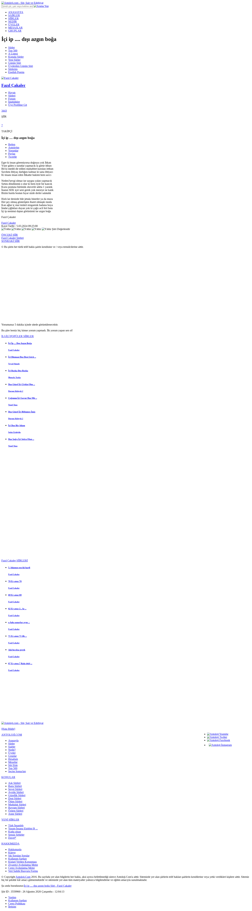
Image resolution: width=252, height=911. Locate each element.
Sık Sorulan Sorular (18, 855)
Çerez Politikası (16, 903)
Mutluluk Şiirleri (17, 804)
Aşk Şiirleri (14, 783)
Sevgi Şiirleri (15, 789)
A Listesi (13, 53)
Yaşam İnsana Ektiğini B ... (23, 828)
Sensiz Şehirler (16, 834)
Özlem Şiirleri (15, 810)
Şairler (11, 746)
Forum (11, 98)
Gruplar (12, 755)
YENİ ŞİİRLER (10, 819)
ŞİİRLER (13, 18)
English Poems (16, 72)
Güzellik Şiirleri (16, 795)
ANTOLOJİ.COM (11, 734)
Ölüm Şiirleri (15, 801)
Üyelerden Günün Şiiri (20, 66)
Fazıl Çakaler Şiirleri (12, 237)
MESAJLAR (15, 27)
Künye (12, 852)
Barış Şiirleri (15, 786)
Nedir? (12, 749)
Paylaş (11, 153)
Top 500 (12, 50)
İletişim (12, 906)
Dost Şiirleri (14, 798)
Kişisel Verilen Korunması (22, 861)
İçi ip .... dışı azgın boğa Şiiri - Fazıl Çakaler (47, 885)
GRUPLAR (14, 30)
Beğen (11, 144)
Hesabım (13, 759)
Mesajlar (12, 762)
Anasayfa (13, 740)
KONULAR (8, 777)
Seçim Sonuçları (17, 771)
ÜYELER (13, 24)
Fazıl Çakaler (8, 222)
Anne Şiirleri (15, 813)
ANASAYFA (15, 12)
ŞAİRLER (14, 15)
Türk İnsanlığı (15, 825)
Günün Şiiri (14, 62)
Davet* (12, 837)
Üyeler (12, 752)
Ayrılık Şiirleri (16, 792)
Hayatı (11, 92)
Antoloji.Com (23, 876)
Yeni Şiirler (14, 59)
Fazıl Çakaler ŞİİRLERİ (14, 560)
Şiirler (11, 47)
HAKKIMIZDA (10, 843)
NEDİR (12, 21)
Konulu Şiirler (16, 56)
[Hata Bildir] (8, 728)
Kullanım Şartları (17, 858)
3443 (4, 110)
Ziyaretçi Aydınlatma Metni (23, 864)
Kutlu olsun (14, 831)
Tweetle (12, 156)
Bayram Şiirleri (16, 807)
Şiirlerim (12, 69)
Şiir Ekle (13, 765)
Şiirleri (11, 95)
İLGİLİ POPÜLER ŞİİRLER (17, 336)
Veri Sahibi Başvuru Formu (23, 871)
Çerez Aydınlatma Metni (21, 867)
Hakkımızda (14, 849)
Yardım (12, 897)
